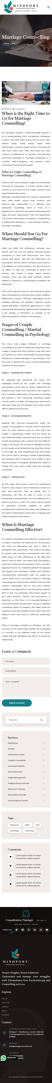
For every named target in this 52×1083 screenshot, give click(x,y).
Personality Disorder (17, 795)
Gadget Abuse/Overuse (18, 783)
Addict (27, 825)
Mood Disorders (15, 772)
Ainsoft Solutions (35, 1077)
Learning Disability (16, 766)
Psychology (14, 831)
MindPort (7, 109)
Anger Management (17, 777)
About (4, 998)
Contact (5, 1015)
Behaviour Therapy (16, 789)
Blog (4, 1011)
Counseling (29, 831)
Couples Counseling (17, 760)
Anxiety (11, 749)
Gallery (5, 1006)
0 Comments (20, 109)
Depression (13, 743)
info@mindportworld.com (20, 1046)
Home (6, 43)
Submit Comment (17, 703)
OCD (37, 825)
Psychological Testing (18, 800)
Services (6, 1002)
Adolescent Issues (16, 754)
